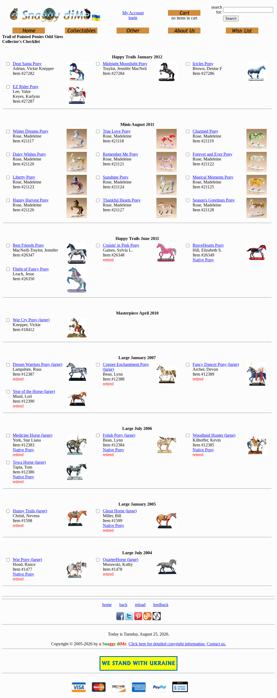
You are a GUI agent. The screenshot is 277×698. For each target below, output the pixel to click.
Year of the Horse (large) (34, 391)
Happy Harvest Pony (31, 200)
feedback (161, 604)
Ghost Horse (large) (120, 511)
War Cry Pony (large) (31, 320)
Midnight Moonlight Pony (125, 63)
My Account (133, 13)
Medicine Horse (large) (32, 435)
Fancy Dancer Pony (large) (216, 364)
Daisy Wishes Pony (29, 154)
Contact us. (216, 644)
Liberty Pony (24, 177)
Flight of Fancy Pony (31, 269)
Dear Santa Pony (27, 63)
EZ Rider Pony (26, 86)
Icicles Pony (203, 63)
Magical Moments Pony (213, 177)
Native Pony (203, 260)
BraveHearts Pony (208, 245)
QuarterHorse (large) (120, 559)
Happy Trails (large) (30, 511)
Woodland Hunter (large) (214, 435)
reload (140, 604)
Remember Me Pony (120, 154)
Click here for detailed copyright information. (167, 644)
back (123, 604)
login (132, 17)
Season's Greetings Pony (214, 200)
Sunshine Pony (115, 177)
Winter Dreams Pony (30, 131)
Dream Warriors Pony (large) (37, 364)
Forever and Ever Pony (212, 154)
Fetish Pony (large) (119, 435)
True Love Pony (117, 131)
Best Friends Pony (28, 245)
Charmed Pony (205, 131)
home (107, 604)
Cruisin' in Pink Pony (121, 245)
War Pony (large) (27, 559)
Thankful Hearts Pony (122, 200)
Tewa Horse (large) (29, 462)
